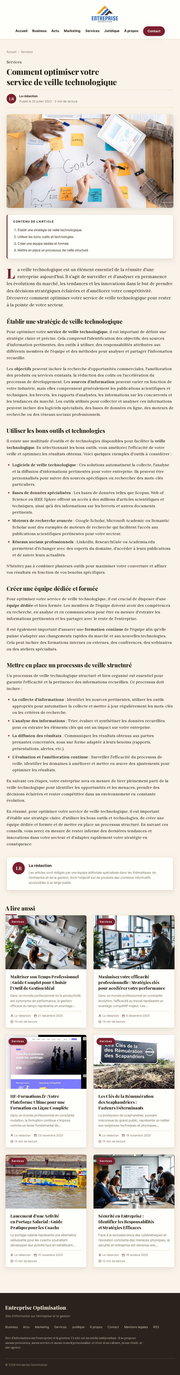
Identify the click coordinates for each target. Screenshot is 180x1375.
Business (39, 31)
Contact (154, 31)
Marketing (72, 31)
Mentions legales (136, 1327)
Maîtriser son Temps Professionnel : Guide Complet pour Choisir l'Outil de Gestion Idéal (44, 982)
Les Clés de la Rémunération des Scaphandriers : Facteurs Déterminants (125, 1101)
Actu (55, 31)
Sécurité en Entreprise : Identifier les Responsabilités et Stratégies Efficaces (126, 1221)
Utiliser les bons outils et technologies (46, 237)
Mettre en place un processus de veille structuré (53, 250)
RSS (156, 1327)
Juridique (111, 31)
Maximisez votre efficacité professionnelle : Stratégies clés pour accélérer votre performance (131, 982)
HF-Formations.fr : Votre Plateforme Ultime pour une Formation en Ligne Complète (39, 1101)
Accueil (21, 31)
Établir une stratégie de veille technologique (49, 230)
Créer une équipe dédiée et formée (43, 244)
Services (92, 31)
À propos (131, 31)
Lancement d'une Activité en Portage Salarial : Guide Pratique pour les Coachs (36, 1221)
